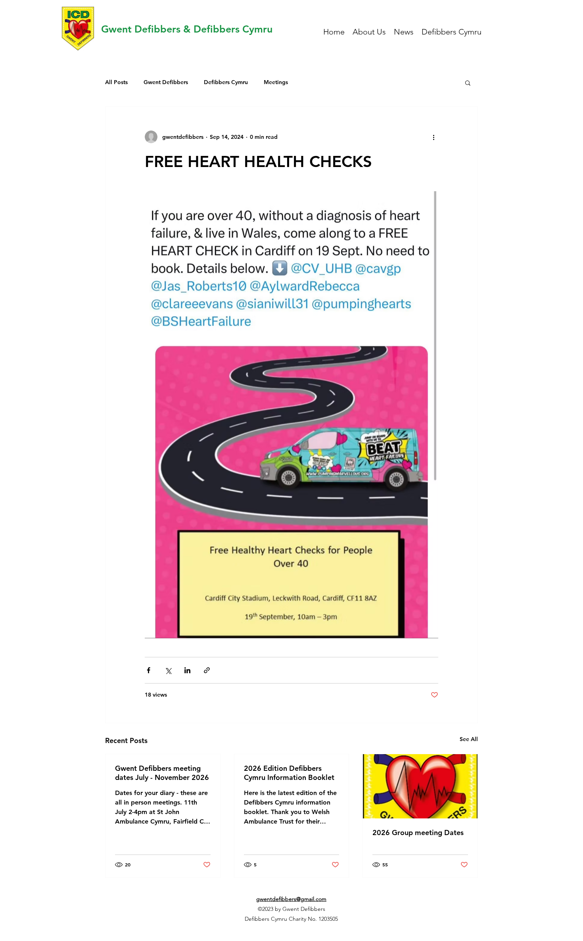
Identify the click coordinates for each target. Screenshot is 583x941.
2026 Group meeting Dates (418, 832)
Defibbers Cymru (226, 82)
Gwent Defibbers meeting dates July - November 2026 (162, 773)
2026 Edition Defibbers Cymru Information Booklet (289, 773)
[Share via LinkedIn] (187, 670)
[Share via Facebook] (148, 670)
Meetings (276, 82)
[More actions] (433, 137)
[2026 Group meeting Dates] (420, 786)
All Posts (116, 82)
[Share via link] (207, 670)
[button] (468, 82)
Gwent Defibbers (166, 82)
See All (469, 739)
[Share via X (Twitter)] (168, 670)
